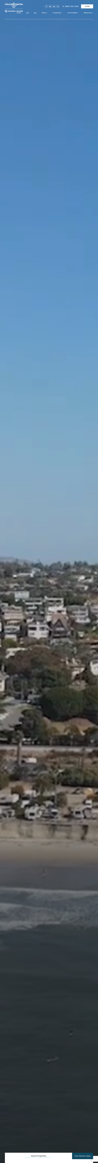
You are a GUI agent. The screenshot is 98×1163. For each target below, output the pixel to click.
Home (19, 13)
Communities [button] (72, 13)
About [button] (44, 13)
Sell (27, 13)
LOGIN (87, 6)
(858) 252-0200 (72, 6)
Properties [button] (57, 13)
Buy (35, 13)
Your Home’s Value (83, 1156)
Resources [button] (88, 13)
